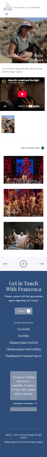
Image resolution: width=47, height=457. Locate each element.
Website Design (10, 442)
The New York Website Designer (31, 442)
